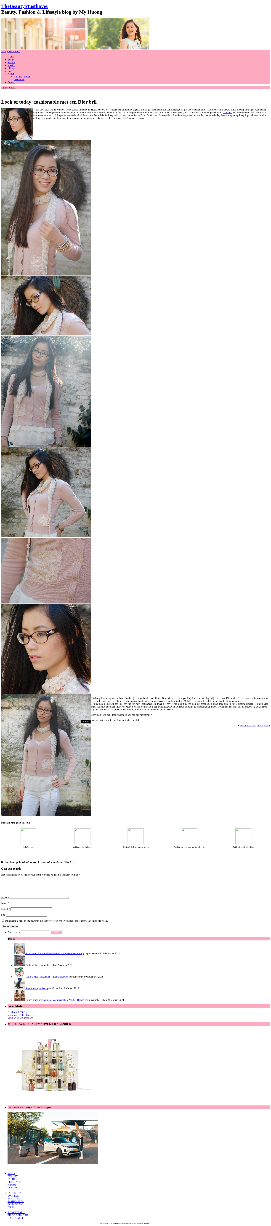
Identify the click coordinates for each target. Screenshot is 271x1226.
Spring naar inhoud (10, 51)
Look (253, 725)
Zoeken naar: (14, 932)
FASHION (13, 1179)
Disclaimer (19, 79)
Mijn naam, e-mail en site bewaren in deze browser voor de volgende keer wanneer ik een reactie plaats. (56, 920)
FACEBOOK (14, 1193)
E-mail (5, 909)
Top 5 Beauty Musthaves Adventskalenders (46, 976)
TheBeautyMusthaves (24, 6)
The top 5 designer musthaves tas (136, 847)
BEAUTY (13, 1176)
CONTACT (14, 1187)
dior (247, 725)
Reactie (5, 897)
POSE (11, 1207)
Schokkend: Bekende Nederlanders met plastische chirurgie (54, 953)
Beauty (11, 59)
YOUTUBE (14, 1198)
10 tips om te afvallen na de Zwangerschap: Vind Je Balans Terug (57, 1000)
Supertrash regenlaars (36, 988)
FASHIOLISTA (16, 1201)
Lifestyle (12, 68)
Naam (5, 903)
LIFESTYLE (14, 1182)
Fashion (11, 62)
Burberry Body (32, 965)
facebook (227, 112)
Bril (242, 725)
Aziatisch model (22, 76)
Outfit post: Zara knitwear (82, 847)
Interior (11, 65)
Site (3, 914)
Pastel (267, 725)
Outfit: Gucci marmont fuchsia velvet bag (189, 847)
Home (11, 56)
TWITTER (13, 1195)
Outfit (260, 725)
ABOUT (12, 1184)
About (11, 73)
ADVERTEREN (16, 1212)
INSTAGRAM (15, 1204)
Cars (10, 71)
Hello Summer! (28, 847)
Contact (11, 82)
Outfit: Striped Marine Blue (243, 847)
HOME (11, 1173)
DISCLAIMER (15, 1218)
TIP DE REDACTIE (18, 1215)
